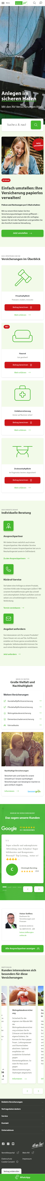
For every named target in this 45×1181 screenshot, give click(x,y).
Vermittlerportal (8, 1153)
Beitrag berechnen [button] (20, 307)
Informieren (17, 1079)
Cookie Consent (8, 1162)
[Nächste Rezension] (39, 889)
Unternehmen (8, 1130)
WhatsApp (25, 1177)
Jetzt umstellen (20, 233)
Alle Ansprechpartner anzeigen (20, 948)
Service (5, 1116)
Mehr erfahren (20, 315)
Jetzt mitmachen (22, 9)
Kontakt (5, 1123)
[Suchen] (36, 125)
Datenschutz (7, 1159)
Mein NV (26, 1153)
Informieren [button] (9, 791)
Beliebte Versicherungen (12, 1102)
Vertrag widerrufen (11, 1172)
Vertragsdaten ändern (11, 1109)
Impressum (27, 1159)
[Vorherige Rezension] (27, 889)
